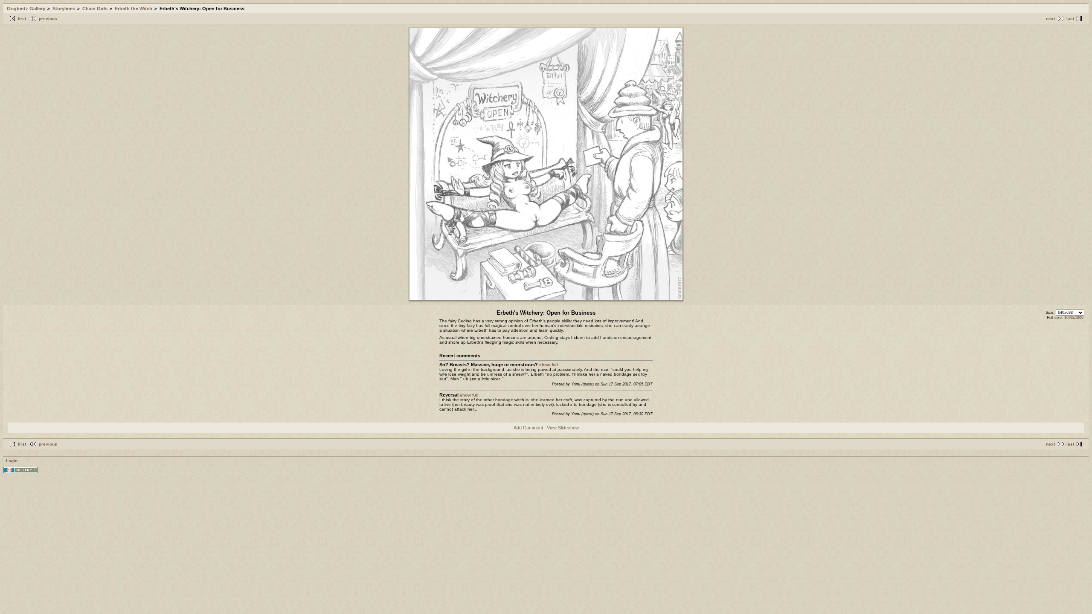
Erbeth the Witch (133, 8)
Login (11, 460)
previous (48, 18)
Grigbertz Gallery (26, 8)
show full (548, 364)
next (1050, 18)
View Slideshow (563, 427)
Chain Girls (94, 8)
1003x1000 (1073, 318)
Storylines (63, 8)
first (22, 18)
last (1070, 18)
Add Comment (528, 427)
